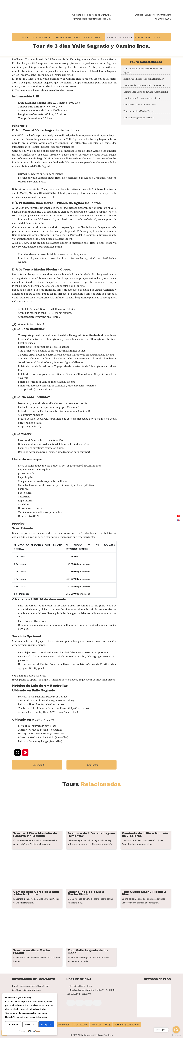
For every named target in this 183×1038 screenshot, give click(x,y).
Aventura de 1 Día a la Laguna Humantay (144, 79)
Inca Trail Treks (41, 37)
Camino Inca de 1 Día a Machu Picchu (142, 98)
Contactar (92, 764)
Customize (13, 1024)
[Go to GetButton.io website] (176, 1035)
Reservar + (38, 764)
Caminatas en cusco (146, 37)
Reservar (96, 1024)
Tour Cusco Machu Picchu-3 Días (140, 104)
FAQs (108, 1024)
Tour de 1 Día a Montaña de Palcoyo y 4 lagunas (143, 70)
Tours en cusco (92, 37)
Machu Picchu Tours (118, 37)
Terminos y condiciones (127, 1024)
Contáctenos (81, 1024)
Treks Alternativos (67, 37)
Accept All (46, 1024)
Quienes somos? (61, 1024)
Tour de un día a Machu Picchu (139, 111)
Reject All (29, 1024)
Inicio (25, 37)
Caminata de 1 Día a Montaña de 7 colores (144, 85)
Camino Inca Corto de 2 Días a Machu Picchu (146, 92)
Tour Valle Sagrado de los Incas (139, 117)
